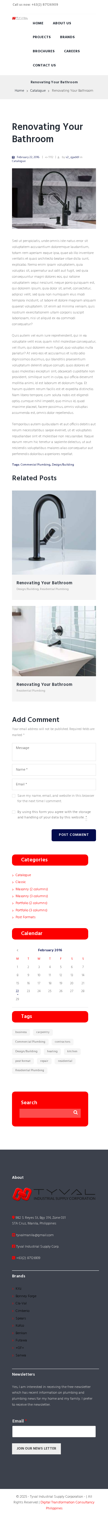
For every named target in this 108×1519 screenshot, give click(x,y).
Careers (72, 51)
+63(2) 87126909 (27, 1258)
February (50, 950)
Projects (42, 37)
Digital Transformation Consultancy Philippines (67, 1505)
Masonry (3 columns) (32, 896)
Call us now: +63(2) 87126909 (35, 5)
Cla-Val (21, 1303)
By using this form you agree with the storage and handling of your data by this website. (54, 814)
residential (65, 1061)
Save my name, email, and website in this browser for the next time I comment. (55, 798)
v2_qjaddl (72, 157)
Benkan (21, 1333)
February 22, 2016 (28, 157)
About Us (62, 23)
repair (44, 1061)
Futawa (21, 1340)
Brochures (44, 51)
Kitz (19, 1289)
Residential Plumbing (54, 589)
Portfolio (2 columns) (31, 903)
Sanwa (21, 1355)
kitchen (72, 1051)
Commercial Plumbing (35, 464)
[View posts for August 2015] (17, 950)
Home (38, 23)
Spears (21, 1319)
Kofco (20, 1326)
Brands (67, 37)
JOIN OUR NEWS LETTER (36, 1449)
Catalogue (38, 90)
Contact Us (44, 66)
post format (23, 1061)
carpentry (43, 1032)
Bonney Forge (26, 1296)
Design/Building (63, 464)
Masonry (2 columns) (32, 889)
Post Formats (25, 917)
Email (19, 1421)
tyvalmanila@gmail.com (34, 1235)
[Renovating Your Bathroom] (54, 198)
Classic (21, 882)
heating (52, 1051)
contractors (62, 1041)
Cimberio (22, 1311)
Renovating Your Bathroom (47, 133)
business (21, 1032)
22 (17, 991)
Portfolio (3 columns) (31, 910)
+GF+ (20, 1348)
